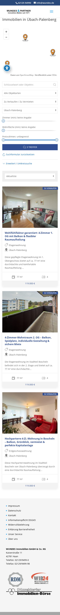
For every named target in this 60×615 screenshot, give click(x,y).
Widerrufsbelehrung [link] (18, 524)
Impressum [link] (14, 505)
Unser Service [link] (15, 534)
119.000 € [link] (30, 283)
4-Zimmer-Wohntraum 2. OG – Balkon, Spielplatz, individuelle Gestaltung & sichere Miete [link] (28, 341)
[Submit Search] (55, 85)
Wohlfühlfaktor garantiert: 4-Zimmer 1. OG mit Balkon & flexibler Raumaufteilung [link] (29, 236)
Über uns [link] (13, 538)
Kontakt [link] (12, 515)
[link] (19, 11)
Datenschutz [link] (14, 510)
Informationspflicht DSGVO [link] (22, 520)
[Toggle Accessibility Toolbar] (7, 68)
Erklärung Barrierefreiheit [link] (21, 529)
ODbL (54, 75)
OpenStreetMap (26, 75)
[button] (51, 13)
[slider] (3, 120)
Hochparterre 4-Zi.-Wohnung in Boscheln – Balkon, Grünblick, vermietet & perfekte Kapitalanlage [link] (30, 442)
